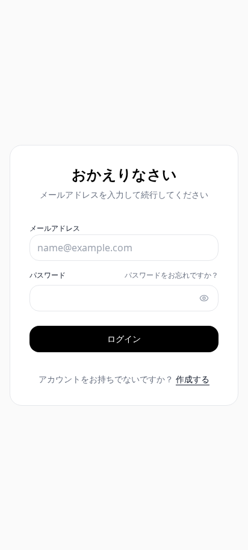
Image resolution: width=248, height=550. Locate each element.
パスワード (47, 275)
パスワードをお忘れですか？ (172, 275)
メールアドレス (54, 228)
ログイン (124, 338)
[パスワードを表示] (204, 298)
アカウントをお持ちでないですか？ (124, 379)
